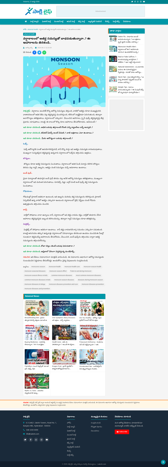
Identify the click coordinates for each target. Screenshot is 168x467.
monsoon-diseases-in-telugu (35, 284)
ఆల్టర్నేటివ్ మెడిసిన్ (95, 22)
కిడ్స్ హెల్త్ (81, 22)
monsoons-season (38, 267)
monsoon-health (55, 267)
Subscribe (123, 432)
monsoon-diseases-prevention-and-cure (63, 284)
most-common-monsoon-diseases (88, 276)
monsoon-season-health (92, 267)
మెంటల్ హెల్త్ (58, 22)
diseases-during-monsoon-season (90, 280)
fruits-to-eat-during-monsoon (80, 271)
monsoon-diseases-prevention (93, 284)
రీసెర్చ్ (107, 22)
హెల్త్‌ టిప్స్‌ (116, 22)
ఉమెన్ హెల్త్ (71, 22)
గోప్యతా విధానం (96, 427)
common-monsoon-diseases (61, 276)
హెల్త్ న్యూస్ (34, 22)
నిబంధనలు (95, 431)
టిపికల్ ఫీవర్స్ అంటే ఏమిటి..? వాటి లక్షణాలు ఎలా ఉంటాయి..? (67, 133)
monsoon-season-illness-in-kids (36, 276)
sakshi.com (102, 464)
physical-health (33, 29)
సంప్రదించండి (95, 423)
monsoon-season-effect (58, 271)
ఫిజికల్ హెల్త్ (46, 22)
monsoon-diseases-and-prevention (37, 289)
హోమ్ (25, 29)
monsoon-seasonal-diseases (35, 271)
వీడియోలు (127, 22)
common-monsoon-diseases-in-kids (37, 280)
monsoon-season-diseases (64, 280)
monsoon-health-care (72, 267)
